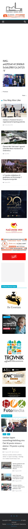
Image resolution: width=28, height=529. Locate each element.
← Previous (4, 91)
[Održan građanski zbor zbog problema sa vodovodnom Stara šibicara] (6, 467)
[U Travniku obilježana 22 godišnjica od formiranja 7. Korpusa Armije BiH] (14, 160)
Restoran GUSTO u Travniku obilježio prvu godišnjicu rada (19, 487)
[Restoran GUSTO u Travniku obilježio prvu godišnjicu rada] (6, 488)
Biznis (4, 434)
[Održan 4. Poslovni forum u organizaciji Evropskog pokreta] (14, 105)
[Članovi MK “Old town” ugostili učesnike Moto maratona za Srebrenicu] (14, 131)
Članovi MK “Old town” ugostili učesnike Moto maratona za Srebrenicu (14, 148)
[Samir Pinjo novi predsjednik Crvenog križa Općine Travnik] (6, 478)
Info (9, 434)
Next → (24, 95)
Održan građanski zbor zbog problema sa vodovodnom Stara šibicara (19, 466)
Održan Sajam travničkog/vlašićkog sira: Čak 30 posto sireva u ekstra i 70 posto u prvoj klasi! (14, 443)
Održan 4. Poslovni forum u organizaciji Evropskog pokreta (14, 121)
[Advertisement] (14, 43)
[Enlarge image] (25, 192)
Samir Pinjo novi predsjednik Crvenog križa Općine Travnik (18, 477)
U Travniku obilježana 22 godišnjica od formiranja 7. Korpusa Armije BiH (12, 177)
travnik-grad (16, 452)
